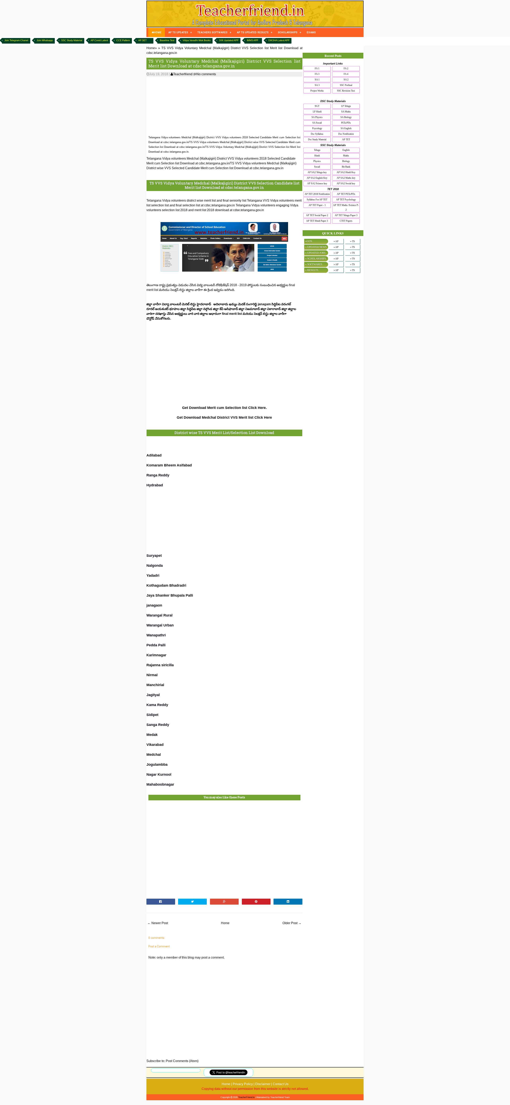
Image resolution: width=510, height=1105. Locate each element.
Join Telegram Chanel (16, 40)
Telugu (317, 150)
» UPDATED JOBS (315, 252)
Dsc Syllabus (317, 134)
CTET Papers (346, 220)
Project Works (317, 90)
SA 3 (317, 85)
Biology (346, 161)
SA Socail (317, 122)
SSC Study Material (71, 40)
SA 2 (346, 79)
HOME (158, 32)
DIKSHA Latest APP (278, 40)
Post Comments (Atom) (182, 1061)
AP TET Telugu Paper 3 (346, 215)
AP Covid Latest (99, 40)
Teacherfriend (182, 74)
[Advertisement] (224, 106)
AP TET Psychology (346, 199)
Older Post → (291, 923)
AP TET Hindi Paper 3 (317, 220)
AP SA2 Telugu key (317, 172)
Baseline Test (167, 40)
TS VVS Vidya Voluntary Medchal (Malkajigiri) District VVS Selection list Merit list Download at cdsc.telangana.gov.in (224, 63)
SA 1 (317, 79)
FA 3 (317, 74)
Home (225, 923)
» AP (336, 241)
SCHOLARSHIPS (287, 32)
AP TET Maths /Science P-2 (346, 207)
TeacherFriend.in (246, 1097)
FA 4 (346, 74)
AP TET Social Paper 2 (317, 215)
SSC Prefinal (346, 85)
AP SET (142, 40)
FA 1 (317, 68)
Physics (317, 161)
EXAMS (311, 32)
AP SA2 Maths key (346, 178)
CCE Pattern (123, 40)
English (346, 150)
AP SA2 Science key (317, 183)
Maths (346, 155)
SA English (346, 128)
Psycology (317, 128)
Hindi (317, 155)
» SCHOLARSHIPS (315, 258)
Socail (317, 166)
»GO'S (308, 241)
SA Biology (346, 117)
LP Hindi (317, 111)
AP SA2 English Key (317, 178)
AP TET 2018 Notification (317, 194)
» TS (352, 241)
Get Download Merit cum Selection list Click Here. (224, 408)
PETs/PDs (346, 122)
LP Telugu (346, 106)
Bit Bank (346, 166)
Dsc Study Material (317, 139)
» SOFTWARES (313, 264)
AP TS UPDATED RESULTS (253, 32)
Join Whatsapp (45, 40)
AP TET (346, 139)
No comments (206, 74)
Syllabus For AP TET (317, 199)
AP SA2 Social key (346, 183)
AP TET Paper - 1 (317, 205)
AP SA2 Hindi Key (346, 172)
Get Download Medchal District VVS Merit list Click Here (224, 417)
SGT (317, 106)
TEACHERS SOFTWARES (212, 32)
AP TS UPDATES (178, 32)
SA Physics (317, 117)
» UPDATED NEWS (316, 247)
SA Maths (346, 111)
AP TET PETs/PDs (346, 194)
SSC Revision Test (346, 90)
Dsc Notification (346, 134)
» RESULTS (311, 270)
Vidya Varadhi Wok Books (197, 40)
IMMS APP (252, 40)
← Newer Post (157, 923)
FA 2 (346, 68)
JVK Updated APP (228, 40)
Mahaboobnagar (160, 784)
